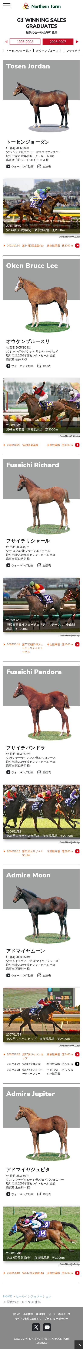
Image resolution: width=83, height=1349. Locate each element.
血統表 (47, 166)
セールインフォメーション (34, 1296)
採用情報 (41, 1314)
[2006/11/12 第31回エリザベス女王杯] (77, 851)
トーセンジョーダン (18, 50)
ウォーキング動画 (22, 166)
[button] (77, 41)
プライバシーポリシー (56, 1318)
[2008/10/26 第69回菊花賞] (77, 445)
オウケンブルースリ (48, 50)
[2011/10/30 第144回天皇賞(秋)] (77, 245)
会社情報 (28, 1314)
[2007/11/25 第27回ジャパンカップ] (77, 1054)
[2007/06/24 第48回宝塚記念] (77, 1064)
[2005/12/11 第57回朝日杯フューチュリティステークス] (77, 644)
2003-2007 (58, 41)
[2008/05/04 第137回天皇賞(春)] (77, 1273)
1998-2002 (25, 41)
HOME (7, 1296)
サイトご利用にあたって (28, 1318)
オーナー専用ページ (59, 1314)
